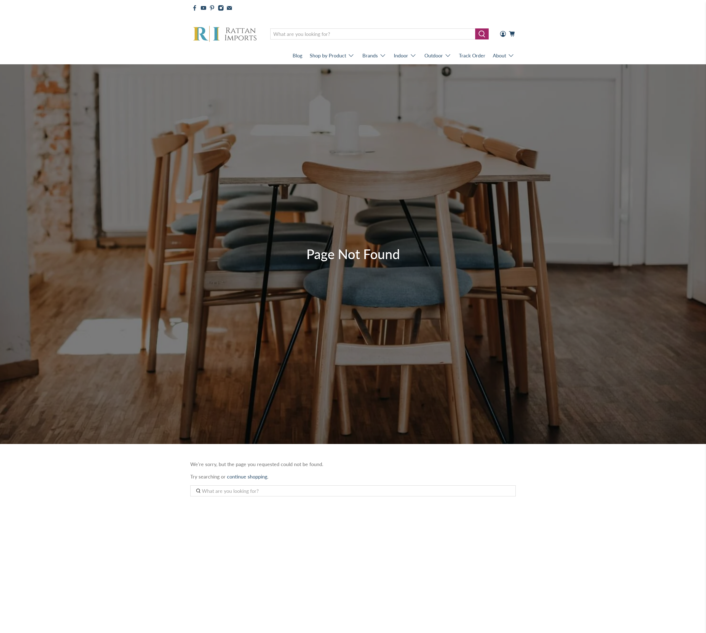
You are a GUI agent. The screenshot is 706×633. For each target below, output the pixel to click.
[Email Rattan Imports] (229, 8)
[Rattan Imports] (225, 34)
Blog (297, 55)
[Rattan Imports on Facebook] (195, 8)
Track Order (472, 55)
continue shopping (247, 477)
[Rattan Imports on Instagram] (221, 8)
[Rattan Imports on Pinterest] (212, 8)
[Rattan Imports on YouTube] (203, 8)
